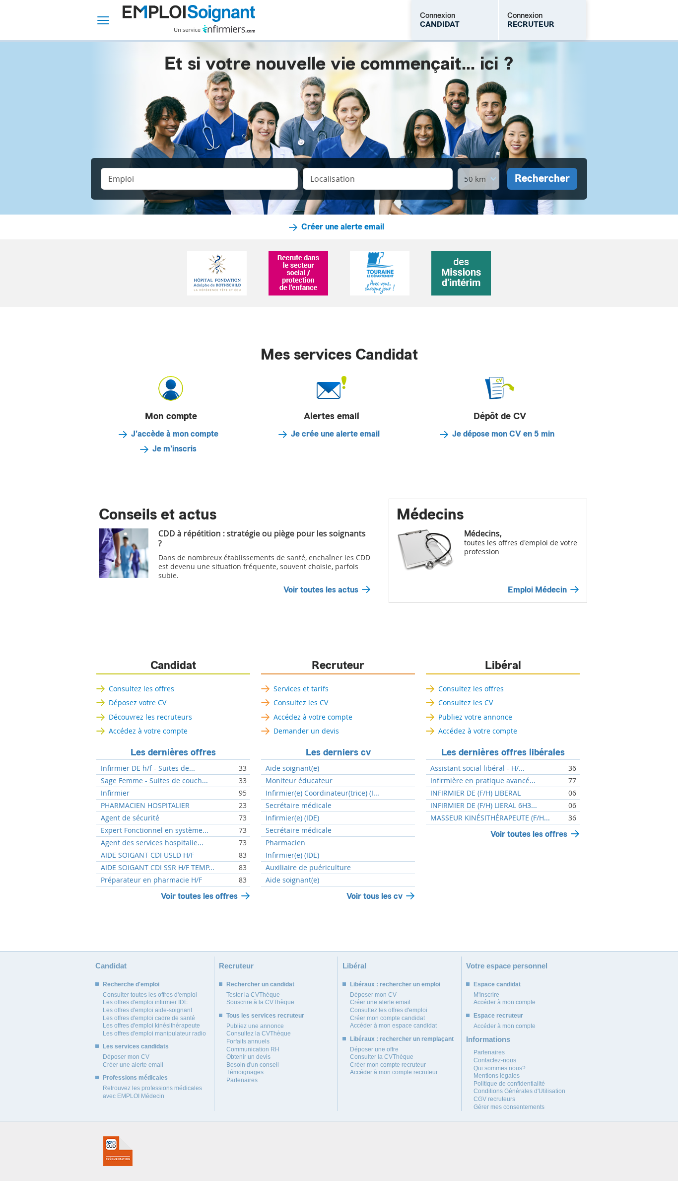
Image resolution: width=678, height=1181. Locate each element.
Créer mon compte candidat (387, 1018)
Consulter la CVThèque (381, 1056)
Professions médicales (135, 1077)
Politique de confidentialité (509, 1083)
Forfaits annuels (248, 1041)
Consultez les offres (141, 688)
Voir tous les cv (374, 896)
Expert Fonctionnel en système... (154, 830)
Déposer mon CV (126, 1056)
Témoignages (245, 1072)
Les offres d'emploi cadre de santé (149, 1018)
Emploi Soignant (189, 20)
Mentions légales (497, 1075)
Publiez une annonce (255, 1026)
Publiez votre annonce (475, 717)
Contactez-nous (495, 1060)
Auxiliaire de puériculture (308, 867)
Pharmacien (285, 842)
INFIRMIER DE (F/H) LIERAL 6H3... (483, 805)
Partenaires (242, 1080)
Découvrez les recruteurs (150, 717)
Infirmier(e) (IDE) (292, 817)
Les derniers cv (338, 752)
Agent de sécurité (130, 817)
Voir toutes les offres (199, 896)
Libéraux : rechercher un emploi (395, 984)
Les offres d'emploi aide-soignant (147, 1010)
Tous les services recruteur (265, 1015)
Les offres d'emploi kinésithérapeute (151, 1025)
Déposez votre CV (137, 702)
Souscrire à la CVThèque (260, 1002)
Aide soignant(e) (292, 768)
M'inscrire (486, 994)
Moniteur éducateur (299, 780)
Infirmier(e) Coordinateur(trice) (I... (322, 793)
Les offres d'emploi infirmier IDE (145, 1002)
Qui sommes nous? (500, 1068)
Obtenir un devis (248, 1056)
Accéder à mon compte (505, 1002)
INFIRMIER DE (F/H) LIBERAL (475, 793)
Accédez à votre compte (148, 731)
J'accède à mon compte (174, 434)
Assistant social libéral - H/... (477, 768)
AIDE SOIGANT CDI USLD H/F (147, 855)
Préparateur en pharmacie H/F (151, 880)
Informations (488, 1039)
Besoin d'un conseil (252, 1064)
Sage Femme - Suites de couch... (154, 780)
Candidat (173, 665)
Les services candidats (136, 1046)
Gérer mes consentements (509, 1107)
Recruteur (338, 665)
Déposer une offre (374, 1049)
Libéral (503, 665)
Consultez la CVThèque (258, 1033)
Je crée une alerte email (335, 434)
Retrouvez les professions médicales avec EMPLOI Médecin (152, 1092)
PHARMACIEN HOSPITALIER (145, 805)
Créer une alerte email (342, 227)
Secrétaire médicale (299, 805)
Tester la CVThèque (253, 994)
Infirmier (115, 793)
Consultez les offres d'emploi (388, 1010)
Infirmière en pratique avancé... (483, 780)
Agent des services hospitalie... (152, 842)
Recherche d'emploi (131, 984)
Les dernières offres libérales (503, 752)
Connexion (440, 20)
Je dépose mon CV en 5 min (503, 434)
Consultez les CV (300, 702)
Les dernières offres (173, 752)
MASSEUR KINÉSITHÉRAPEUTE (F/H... (490, 817)
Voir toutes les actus (320, 590)
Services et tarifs (301, 688)
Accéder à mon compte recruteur (394, 1072)
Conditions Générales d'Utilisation (519, 1091)
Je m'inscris (174, 449)
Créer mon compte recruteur (388, 1064)
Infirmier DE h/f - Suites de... (148, 768)
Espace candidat (497, 984)
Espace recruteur (498, 1015)
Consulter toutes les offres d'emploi (150, 994)
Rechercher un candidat (260, 984)
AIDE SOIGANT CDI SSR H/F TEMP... (157, 867)
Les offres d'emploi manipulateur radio (154, 1033)
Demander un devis (306, 731)
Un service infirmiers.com (214, 29)
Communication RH (252, 1049)
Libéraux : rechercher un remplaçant (402, 1038)
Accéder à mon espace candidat (393, 1025)
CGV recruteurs (494, 1099)
